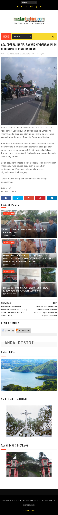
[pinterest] (41, 7)
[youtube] (36, 7)
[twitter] (22, 7)
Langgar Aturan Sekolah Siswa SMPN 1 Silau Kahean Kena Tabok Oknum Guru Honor (25, 289)
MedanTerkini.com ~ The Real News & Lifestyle (36, 501)
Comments (9, 330)
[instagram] (26, 7)
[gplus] (31, 7)
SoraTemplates (30, 511)
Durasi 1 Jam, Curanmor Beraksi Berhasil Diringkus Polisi (24, 231)
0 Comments (24, 330)
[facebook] (17, 7)
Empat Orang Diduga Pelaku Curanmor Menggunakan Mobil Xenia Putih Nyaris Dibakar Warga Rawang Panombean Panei (27, 258)
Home (6, 36)
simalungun (39, 53)
